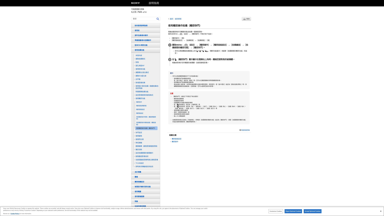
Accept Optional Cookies (312, 211)
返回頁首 (178, 19)
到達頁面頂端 (245, 130)
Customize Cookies (276, 211)
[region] (192, 211)
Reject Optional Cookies (293, 211)
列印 (248, 19)
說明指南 (154, 3)
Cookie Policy (15, 213)
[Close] (381, 211)
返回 (171, 19)
